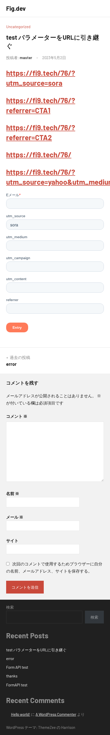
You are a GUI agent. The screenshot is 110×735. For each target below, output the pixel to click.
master (26, 57)
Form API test (17, 667)
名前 (12, 493)
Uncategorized (18, 26)
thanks (11, 676)
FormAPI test (16, 685)
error (10, 658)
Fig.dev (16, 8)
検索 (10, 607)
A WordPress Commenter (56, 714)
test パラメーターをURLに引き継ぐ (36, 650)
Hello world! (20, 714)
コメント (16, 416)
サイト (12, 540)
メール (14, 516)
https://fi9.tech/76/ (38, 154)
